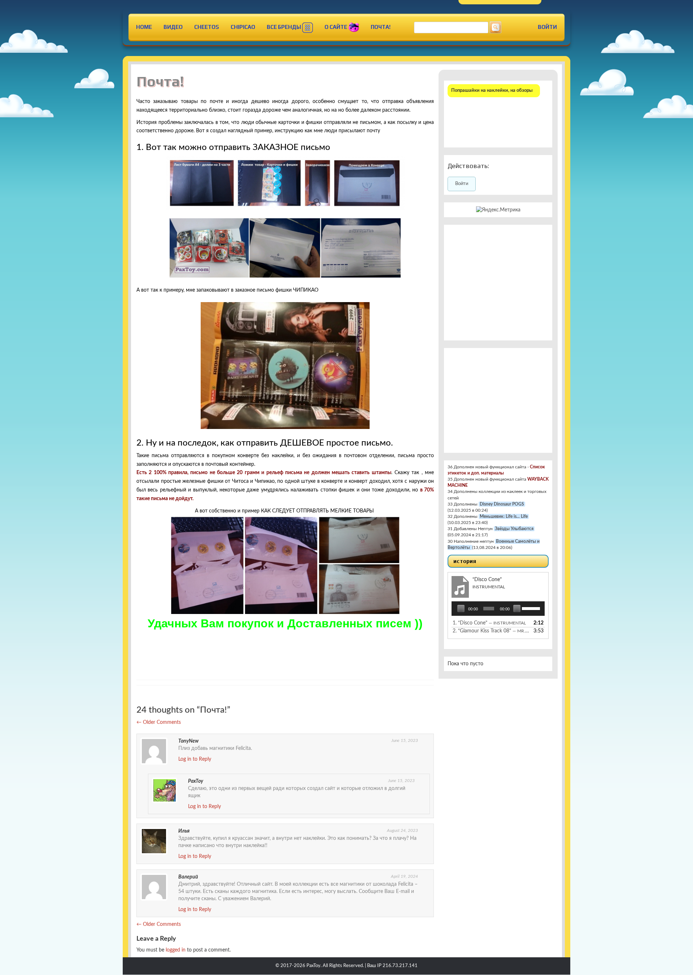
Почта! (381, 27)
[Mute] (516, 608)
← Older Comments (158, 722)
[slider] (531, 607)
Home (144, 27)
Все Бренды (284, 27)
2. (491, 630)
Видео (173, 27)
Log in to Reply (194, 759)
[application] (498, 608)
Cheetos (206, 27)
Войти (547, 27)
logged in (176, 950)
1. (489, 623)
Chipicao (243, 27)
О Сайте (336, 27)
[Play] (461, 608)
